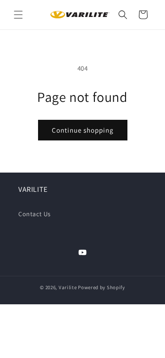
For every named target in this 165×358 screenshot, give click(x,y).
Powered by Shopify (101, 287)
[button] (18, 15)
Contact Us (34, 214)
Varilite (68, 287)
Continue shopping (83, 130)
